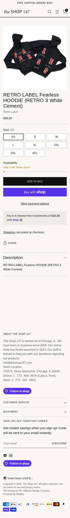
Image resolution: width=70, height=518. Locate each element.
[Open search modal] (49, 11)
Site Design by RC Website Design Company (26, 491)
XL (35, 144)
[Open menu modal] (57, 11)
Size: (8, 129)
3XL (13, 153)
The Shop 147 (30, 484)
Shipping (9, 232)
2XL (56, 144)
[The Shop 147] (16, 12)
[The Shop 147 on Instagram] (11, 456)
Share (12, 243)
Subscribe (59, 443)
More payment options (35, 203)
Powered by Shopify (13, 494)
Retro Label (10, 111)
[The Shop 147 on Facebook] (5, 456)
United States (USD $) (19, 478)
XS (13, 136)
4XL (35, 153)
